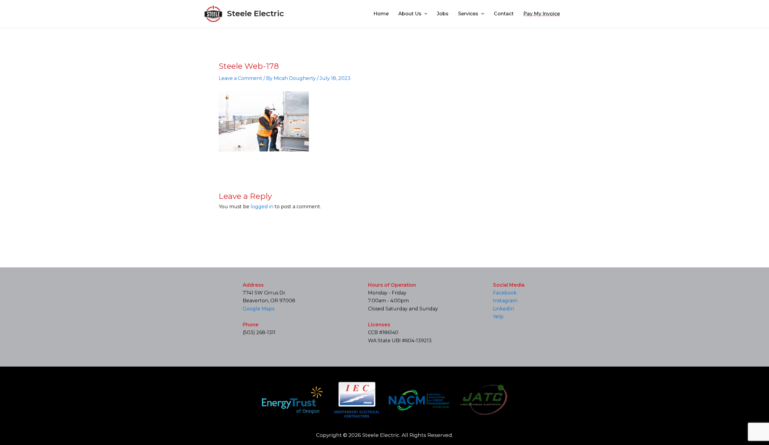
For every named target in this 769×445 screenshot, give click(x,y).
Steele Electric (255, 13)
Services (468, 14)
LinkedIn (503, 309)
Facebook (505, 293)
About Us (409, 14)
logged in (262, 206)
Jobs (442, 14)
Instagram (505, 300)
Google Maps (258, 309)
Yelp (498, 316)
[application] (424, 14)
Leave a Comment (240, 78)
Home (381, 14)
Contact (504, 14)
